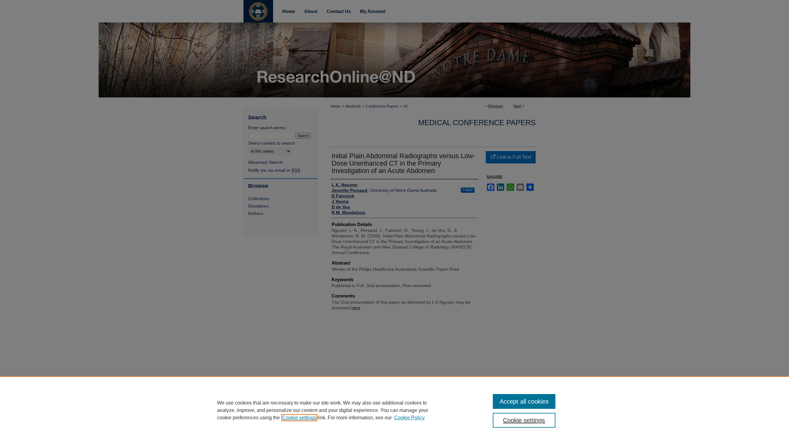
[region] (394, 410)
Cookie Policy (409, 417)
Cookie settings (299, 417)
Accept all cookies (524, 401)
